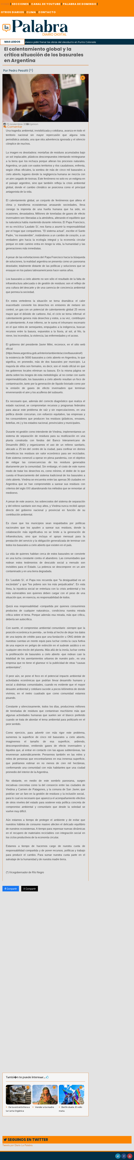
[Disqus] (45, 937)
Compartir (11, 888)
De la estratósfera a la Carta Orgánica (18, 1109)
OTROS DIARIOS (13, 12)
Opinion (33, 124)
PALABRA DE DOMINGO (80, 4)
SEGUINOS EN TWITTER (27, 1139)
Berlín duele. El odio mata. (70, 1109)
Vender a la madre (44, 1107)
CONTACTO (47, 12)
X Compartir (29, 888)
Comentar (14, 127)
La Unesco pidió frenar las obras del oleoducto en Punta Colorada (42, 42)
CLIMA (32, 12)
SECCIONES (21, 4)
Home (6, 4)
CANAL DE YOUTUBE (46, 4)
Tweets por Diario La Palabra (17, 1145)
